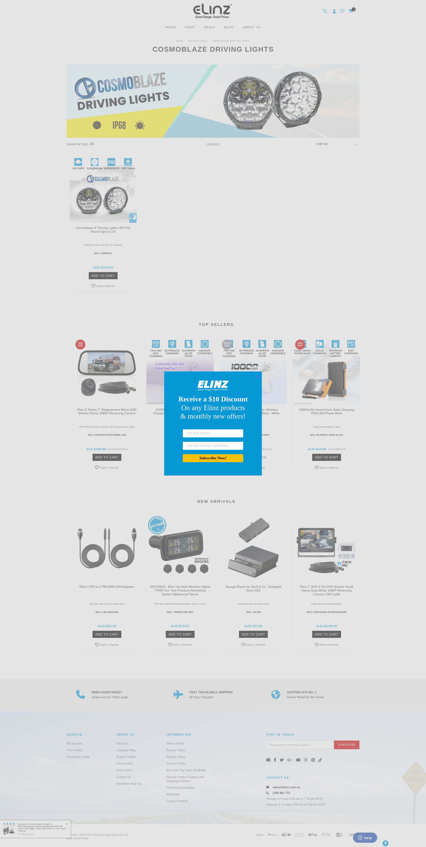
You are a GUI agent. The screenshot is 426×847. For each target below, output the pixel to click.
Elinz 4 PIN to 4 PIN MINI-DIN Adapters (106, 586)
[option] (107, 406)
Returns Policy (175, 757)
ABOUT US (252, 27)
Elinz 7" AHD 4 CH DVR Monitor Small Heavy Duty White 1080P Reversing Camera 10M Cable (326, 590)
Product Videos (126, 757)
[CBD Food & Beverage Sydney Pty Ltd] (212, 11)
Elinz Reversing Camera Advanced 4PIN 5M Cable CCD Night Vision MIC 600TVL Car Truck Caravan (42, 828)
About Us (122, 743)
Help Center (124, 770)
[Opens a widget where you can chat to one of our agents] (365, 838)
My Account (74, 743)
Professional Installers (180, 787)
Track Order (74, 750)
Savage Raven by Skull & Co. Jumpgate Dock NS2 (253, 588)
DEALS (209, 27)
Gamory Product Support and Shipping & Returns (185, 779)
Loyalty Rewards (177, 801)
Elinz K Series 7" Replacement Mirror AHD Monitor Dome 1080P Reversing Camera (106, 411)
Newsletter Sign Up (128, 783)
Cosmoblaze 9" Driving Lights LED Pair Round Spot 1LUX (103, 229)
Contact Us (123, 777)
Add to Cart (103, 275)
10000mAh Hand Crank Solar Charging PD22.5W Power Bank (326, 411)
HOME (171, 27)
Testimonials (124, 763)
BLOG (229, 27)
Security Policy (176, 763)
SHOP (190, 27)
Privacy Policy (175, 750)
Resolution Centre (78, 757)
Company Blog (125, 750)
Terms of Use (175, 743)
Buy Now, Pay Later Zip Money (186, 770)
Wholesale (173, 794)
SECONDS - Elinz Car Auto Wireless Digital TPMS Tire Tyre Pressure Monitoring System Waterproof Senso (180, 590)
